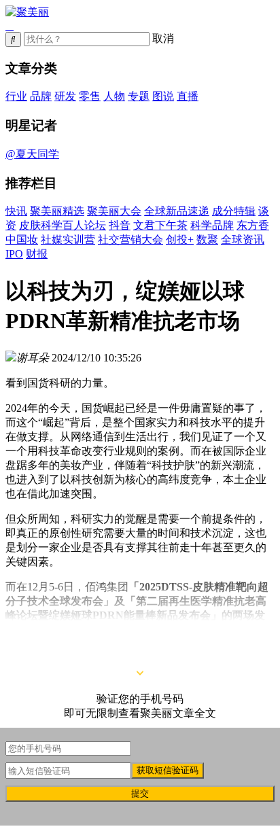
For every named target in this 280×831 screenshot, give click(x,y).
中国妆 (21, 239)
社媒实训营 (68, 239)
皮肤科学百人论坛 (62, 225)
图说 (163, 96)
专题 (139, 96)
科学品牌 (212, 225)
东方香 (253, 225)
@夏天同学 (32, 154)
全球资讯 (242, 239)
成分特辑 (234, 211)
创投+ (180, 239)
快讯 (16, 211)
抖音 (119, 225)
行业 (16, 96)
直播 (187, 96)
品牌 (41, 96)
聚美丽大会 (114, 211)
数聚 (207, 239)
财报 (37, 254)
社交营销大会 (130, 239)
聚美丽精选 (57, 211)
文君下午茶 (160, 225)
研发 (65, 96)
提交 (140, 793)
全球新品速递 (176, 211)
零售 (90, 96)
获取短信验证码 (167, 770)
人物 (114, 96)
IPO (14, 254)
